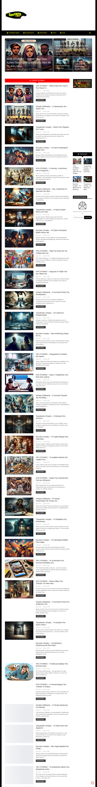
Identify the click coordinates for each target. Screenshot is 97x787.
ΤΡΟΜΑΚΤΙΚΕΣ (14, 33)
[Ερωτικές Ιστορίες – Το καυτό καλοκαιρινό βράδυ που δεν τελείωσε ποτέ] (19, 156)
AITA (63, 33)
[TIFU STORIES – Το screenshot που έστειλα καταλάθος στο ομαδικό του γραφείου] (19, 569)
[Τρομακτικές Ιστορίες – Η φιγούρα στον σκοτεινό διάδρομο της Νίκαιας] (19, 424)
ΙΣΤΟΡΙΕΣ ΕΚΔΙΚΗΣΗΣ (59, 39)
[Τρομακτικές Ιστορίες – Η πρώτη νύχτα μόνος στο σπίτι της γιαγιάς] (19, 218)
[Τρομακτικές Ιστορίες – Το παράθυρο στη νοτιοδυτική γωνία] (19, 527)
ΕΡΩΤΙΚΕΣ (43, 33)
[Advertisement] (63, 15)
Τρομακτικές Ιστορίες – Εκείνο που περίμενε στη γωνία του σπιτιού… (63, 65)
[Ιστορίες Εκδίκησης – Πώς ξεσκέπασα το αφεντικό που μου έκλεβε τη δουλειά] (19, 197)
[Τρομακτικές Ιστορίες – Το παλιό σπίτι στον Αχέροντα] (19, 734)
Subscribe (88, 217)
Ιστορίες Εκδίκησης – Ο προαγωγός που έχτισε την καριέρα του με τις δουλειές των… (72, 48)
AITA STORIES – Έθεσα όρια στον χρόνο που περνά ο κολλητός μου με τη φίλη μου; (29, 63)
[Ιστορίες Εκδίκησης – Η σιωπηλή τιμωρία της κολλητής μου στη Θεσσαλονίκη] (19, 403)
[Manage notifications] (92, 782)
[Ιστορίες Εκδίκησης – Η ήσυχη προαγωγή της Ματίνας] (19, 713)
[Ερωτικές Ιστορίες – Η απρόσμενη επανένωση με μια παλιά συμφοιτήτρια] (19, 651)
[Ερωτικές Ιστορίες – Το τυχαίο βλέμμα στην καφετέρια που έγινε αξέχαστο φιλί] (19, 445)
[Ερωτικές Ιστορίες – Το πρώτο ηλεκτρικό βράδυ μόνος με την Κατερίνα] (19, 238)
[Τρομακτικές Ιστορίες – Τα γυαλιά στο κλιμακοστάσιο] (19, 321)
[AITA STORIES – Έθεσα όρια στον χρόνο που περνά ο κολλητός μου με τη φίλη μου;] (29, 55)
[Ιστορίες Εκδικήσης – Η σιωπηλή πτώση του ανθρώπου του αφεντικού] (19, 610)
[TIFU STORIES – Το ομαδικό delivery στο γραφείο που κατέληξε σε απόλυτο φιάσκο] (19, 465)
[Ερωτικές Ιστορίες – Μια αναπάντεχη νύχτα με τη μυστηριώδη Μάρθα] (19, 341)
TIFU (54, 33)
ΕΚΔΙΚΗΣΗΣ (29, 33)
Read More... (41, 100)
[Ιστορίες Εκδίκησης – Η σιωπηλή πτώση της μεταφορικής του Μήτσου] (19, 300)
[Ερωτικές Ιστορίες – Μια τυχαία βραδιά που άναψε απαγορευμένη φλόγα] (19, 754)
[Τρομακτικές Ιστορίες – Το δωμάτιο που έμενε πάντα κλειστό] (19, 630)
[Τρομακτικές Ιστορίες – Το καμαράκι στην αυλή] (88, 161)
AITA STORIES (9, 39)
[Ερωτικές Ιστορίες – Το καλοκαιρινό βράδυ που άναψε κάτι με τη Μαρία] (19, 548)
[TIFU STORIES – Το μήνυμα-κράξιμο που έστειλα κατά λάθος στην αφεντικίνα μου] (19, 672)
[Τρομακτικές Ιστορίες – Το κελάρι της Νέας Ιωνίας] (88, 179)
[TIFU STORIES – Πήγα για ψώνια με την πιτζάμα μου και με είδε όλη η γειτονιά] (19, 259)
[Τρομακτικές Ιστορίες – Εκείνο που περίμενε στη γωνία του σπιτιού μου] (63, 64)
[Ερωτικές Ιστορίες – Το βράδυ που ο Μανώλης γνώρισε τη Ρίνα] (77, 179)
